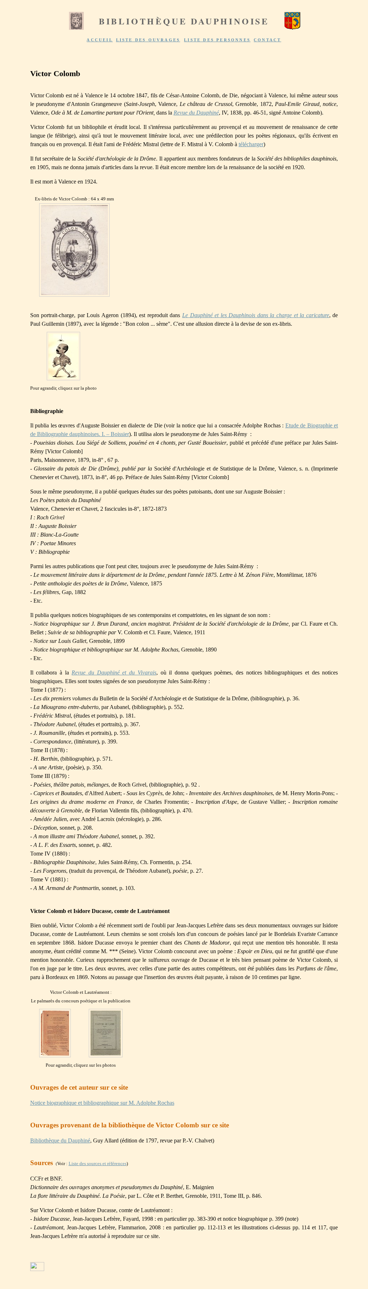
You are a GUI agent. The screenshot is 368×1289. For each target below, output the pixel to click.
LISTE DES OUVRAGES (148, 40)
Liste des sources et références (97, 1163)
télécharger (251, 144)
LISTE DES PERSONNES (217, 40)
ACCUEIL (99, 40)
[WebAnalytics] (37, 1269)
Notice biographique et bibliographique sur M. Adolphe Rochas (102, 1103)
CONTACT (267, 40)
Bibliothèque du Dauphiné (60, 1140)
